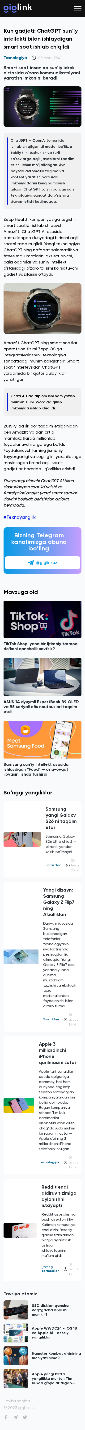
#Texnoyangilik (20, 517)
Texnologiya (15, 57)
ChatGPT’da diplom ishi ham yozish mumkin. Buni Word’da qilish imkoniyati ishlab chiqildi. (43, 402)
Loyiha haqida (17, 1401)
